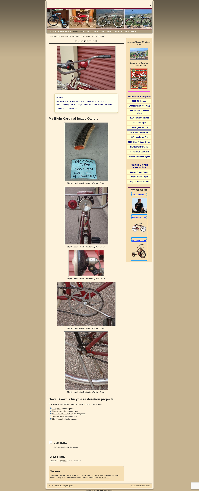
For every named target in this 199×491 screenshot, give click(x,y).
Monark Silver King (59, 411)
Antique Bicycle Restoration (139, 166)
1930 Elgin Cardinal (139, 128)
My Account (129, 31)
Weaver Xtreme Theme (142, 486)
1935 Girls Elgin (139, 123)
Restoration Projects (139, 96)
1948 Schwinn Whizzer (139, 152)
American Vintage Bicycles (65, 36)
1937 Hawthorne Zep (139, 137)
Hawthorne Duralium (139, 147)
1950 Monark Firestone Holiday (139, 112)
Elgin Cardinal (57, 419)
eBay (101, 475)
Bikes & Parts (63, 31)
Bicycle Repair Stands (139, 182)
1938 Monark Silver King (139, 106)
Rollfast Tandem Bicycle (139, 157)
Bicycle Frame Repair (139, 172)
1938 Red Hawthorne (139, 132)
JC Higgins (56, 409)
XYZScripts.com (108, 490)
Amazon (95, 475)
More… (118, 31)
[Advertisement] (86, 428)
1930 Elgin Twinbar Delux (139, 142)
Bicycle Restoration (84, 36)
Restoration (78, 31)
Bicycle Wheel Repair (139, 177)
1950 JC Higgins (139, 101)
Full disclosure (104, 478)
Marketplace (91, 31)
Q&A (102, 31)
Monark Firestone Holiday (62, 414)
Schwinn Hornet (58, 416)
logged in (63, 461)
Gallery (109, 31)
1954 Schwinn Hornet (139, 118)
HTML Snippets (90, 490)
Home (52, 31)
